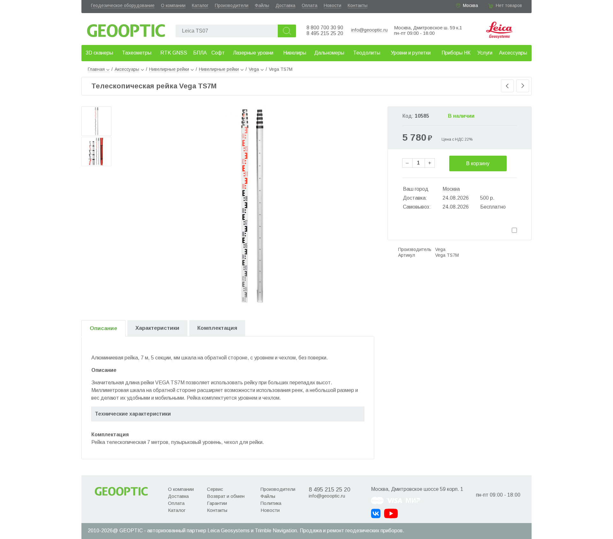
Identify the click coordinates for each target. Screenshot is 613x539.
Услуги (484, 52)
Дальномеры (329, 52)
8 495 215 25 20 (324, 33)
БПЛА (200, 52)
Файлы (262, 5)
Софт (218, 52)
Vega (440, 249)
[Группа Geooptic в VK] (376, 513)
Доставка (285, 5)
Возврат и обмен (226, 496)
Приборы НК (456, 52)
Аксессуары (513, 52)
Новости (332, 5)
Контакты (357, 5)
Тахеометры (136, 52)
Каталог (200, 5)
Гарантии (217, 503)
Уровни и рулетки (411, 52)
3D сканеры (99, 52)
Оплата (309, 5)
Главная (96, 69)
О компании (173, 5)
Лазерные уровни (253, 52)
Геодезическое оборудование (123, 5)
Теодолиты (366, 52)
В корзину (477, 163)
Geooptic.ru (126, 28)
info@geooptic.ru (369, 30)
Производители (231, 5)
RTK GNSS (173, 52)
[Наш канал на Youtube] (391, 513)
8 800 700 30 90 (324, 27)
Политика (271, 503)
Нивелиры (294, 52)
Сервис (215, 489)
